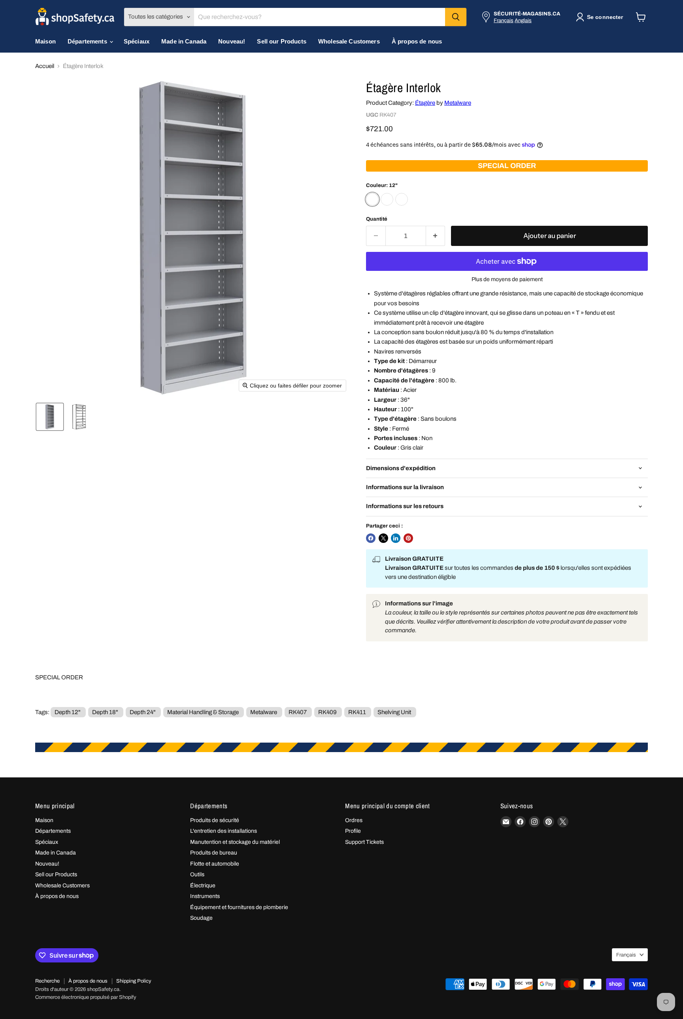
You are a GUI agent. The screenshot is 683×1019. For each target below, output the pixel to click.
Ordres (353, 820)
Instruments (205, 896)
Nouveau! (231, 41)
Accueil (44, 66)
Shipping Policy (133, 981)
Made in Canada (183, 41)
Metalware (457, 103)
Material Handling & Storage (203, 712)
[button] (601, 17)
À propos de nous (417, 41)
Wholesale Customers (349, 41)
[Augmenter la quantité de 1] (435, 236)
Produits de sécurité (214, 820)
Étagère (425, 103)
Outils (197, 874)
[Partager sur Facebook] (370, 538)
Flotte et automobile (214, 864)
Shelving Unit (394, 712)
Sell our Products (281, 41)
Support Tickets (364, 842)
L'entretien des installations (223, 831)
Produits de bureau (213, 853)
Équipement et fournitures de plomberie (239, 907)
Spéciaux (136, 41)
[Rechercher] (455, 17)
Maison (45, 41)
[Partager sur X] (383, 538)
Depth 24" (143, 712)
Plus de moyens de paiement (507, 279)
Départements (88, 41)
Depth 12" (68, 712)
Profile (353, 831)
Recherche (47, 981)
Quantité (376, 219)
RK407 (298, 712)
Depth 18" (105, 712)
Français (503, 20)
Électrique (202, 886)
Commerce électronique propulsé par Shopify (85, 997)
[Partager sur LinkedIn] (395, 538)
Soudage (201, 918)
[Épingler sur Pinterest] (408, 538)
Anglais (523, 20)
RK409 (327, 712)
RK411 (357, 712)
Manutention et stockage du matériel (235, 842)
